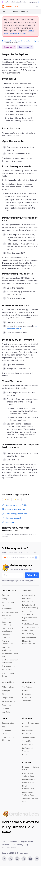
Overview (5, 595)
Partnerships (27, 730)
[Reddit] (37, 858)
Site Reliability (28, 634)
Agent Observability (10, 612)
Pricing (4, 599)
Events (4, 734)
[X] (10, 858)
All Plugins (6, 690)
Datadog (5, 708)
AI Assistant (7, 609)
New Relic (6, 712)
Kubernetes (6, 705)
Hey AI (24, 754)
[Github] (23, 858)
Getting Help (27, 745)
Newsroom (26, 734)
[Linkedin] (17, 858)
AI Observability (28, 595)
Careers (25, 727)
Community (6, 730)
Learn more (33, 2)
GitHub (25, 690)
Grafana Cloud (23, 827)
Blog (3, 727)
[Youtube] (30, 858)
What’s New (7, 670)
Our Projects (27, 687)
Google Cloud (7, 698)
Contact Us (26, 741)
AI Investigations (8, 666)
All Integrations (8, 687)
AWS (3, 694)
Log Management (29, 637)
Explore (36, 41)
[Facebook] (4, 858)
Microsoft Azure (8, 701)
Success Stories (28, 737)
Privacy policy (29, 581)
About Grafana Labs (30, 723)
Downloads (26, 694)
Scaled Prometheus (30, 624)
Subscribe (32, 575)
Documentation (7, 41)
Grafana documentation (23, 41)
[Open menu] (37, 6)
